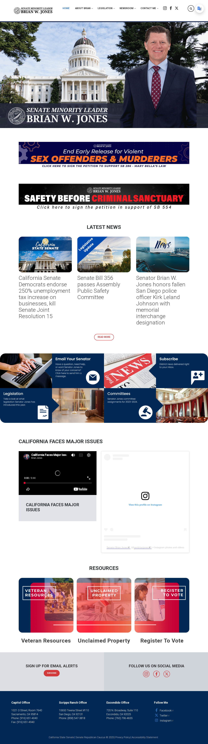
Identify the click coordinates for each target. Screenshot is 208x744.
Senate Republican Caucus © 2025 (95, 737)
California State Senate (61, 737)
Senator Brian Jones (117, 547)
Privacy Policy (122, 737)
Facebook (171, 8)
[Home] (33, 10)
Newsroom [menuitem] (126, 8)
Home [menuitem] (66, 8)
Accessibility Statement (145, 737)
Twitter (176, 8)
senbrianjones (141, 547)
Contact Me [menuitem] (148, 8)
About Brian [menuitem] (83, 8)
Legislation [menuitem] (105, 8)
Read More (104, 337)
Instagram (165, 8)
